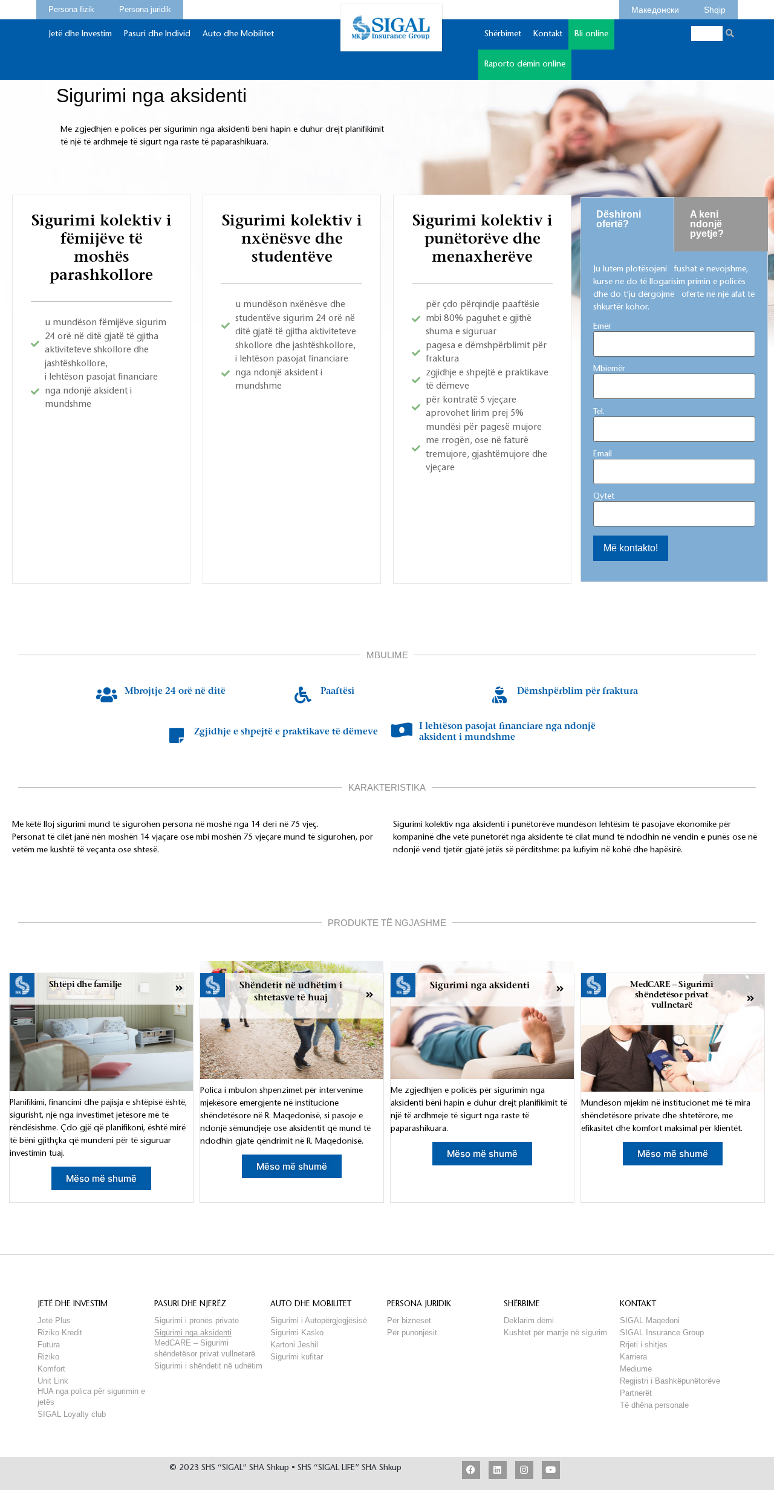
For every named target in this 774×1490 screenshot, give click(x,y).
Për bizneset (409, 1320)
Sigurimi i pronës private (196, 1320)
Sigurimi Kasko (297, 1332)
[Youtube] (551, 1470)
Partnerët (636, 1393)
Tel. (599, 412)
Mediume (636, 1368)
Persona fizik (71, 8)
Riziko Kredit (59, 1332)
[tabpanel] (674, 417)
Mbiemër (609, 369)
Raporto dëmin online (524, 64)
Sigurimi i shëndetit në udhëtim (208, 1365)
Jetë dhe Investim (80, 34)
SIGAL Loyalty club (71, 1414)
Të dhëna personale (654, 1405)
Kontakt (547, 34)
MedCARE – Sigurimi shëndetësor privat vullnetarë (204, 1342)
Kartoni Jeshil (294, 1344)
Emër (602, 327)
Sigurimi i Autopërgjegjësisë (318, 1320)
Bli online (591, 34)
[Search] (730, 33)
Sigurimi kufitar (296, 1356)
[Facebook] (471, 1470)
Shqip (715, 8)
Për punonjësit (412, 1332)
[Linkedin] (498, 1470)
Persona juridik (145, 8)
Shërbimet (502, 34)
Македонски (655, 8)
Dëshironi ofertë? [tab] (618, 219)
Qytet (603, 497)
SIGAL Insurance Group (662, 1332)
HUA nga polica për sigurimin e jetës (91, 1391)
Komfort (51, 1368)
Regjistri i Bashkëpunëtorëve (670, 1380)
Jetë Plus (54, 1320)
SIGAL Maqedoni (650, 1320)
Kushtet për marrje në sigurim (555, 1332)
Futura (48, 1344)
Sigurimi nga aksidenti (193, 1332)
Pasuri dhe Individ (157, 34)
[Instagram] (524, 1470)
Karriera (633, 1356)
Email (602, 454)
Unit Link (52, 1380)
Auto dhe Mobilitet (238, 34)
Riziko (48, 1356)
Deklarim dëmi (529, 1320)
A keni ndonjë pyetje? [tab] (707, 224)
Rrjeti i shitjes (644, 1344)
